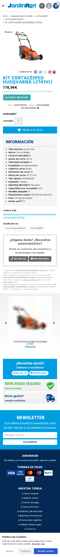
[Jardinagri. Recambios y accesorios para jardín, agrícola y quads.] (22, 5)
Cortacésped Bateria (29, 279)
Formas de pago (31, 502)
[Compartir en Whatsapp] (45, 72)
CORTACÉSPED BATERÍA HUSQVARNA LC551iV (30, 343)
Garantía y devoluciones (31, 511)
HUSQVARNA (8, 282)
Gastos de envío (31, 507)
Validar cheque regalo (31, 524)
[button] (54, 323)
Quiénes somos (30, 498)
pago (24, 91)
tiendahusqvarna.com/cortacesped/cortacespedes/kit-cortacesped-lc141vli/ (29, 215)
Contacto (31, 529)
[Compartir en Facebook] (35, 72)
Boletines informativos (31, 515)
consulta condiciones (15, 400)
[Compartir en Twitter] (40, 72)
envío (17, 91)
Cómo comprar (31, 493)
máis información (13, 388)
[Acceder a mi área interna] (49, 6)
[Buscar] (42, 6)
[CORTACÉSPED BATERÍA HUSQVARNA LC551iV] (30, 318)
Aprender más (38, 544)
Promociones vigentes (31, 520)
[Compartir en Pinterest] (49, 72)
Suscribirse (30, 442)
